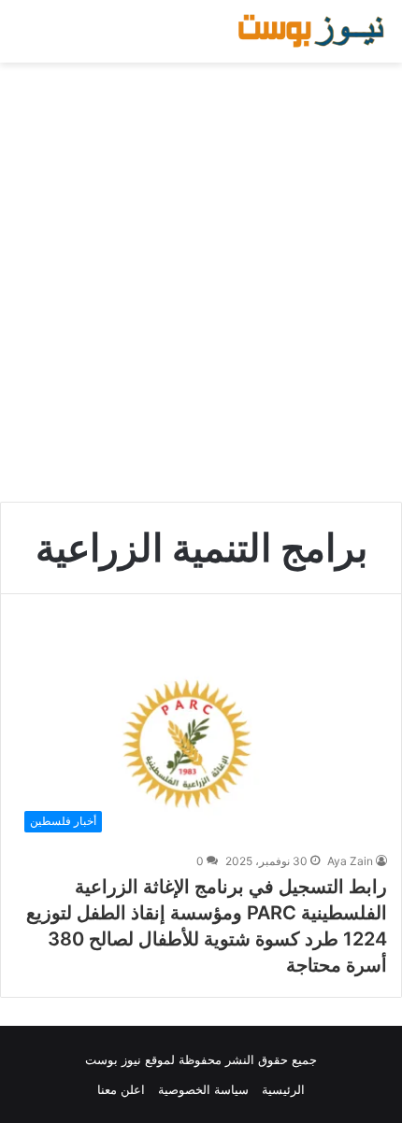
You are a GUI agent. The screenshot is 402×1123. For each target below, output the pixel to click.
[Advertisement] (201, 282)
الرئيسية (283, 1089)
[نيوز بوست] (313, 31)
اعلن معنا (121, 1089)
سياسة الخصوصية (203, 1089)
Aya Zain (350, 861)
